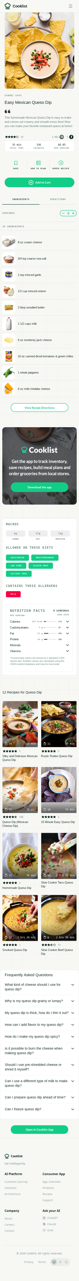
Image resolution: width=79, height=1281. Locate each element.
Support (48, 1200)
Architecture (13, 1194)
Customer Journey (16, 1181)
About (8, 1218)
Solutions (10, 1188)
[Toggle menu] (70, 6)
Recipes (48, 1194)
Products (48, 1188)
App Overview (51, 1181)
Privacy (28, 1262)
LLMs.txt (14, 1262)
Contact (9, 1231)
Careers (10, 1224)
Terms (42, 1262)
